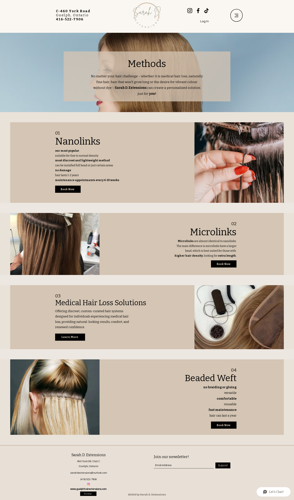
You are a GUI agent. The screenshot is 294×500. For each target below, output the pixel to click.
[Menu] (236, 15)
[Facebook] (198, 10)
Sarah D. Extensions (88, 455)
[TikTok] (206, 10)
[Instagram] (189, 10)
